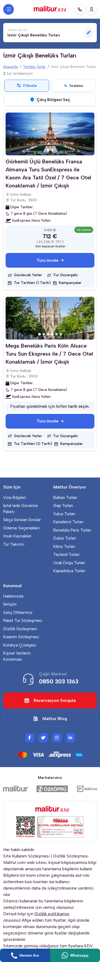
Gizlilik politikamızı (51, 913)
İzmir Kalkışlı (20, 194)
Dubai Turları (64, 538)
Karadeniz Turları (68, 522)
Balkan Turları (65, 497)
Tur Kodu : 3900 (24, 376)
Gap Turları (63, 505)
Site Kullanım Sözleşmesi (26, 856)
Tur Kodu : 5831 (23, 200)
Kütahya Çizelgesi (19, 645)
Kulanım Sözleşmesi (21, 636)
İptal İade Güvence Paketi (20, 508)
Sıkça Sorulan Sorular (22, 519)
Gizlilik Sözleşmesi (20, 628)
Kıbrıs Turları (64, 546)
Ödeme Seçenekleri (21, 528)
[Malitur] (15, 788)
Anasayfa (10, 67)
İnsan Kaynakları (17, 536)
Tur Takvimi (13, 544)
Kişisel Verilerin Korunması (17, 656)
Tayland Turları (66, 554)
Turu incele (47, 260)
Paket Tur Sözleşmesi (22, 620)
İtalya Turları (64, 513)
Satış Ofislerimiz (18, 612)
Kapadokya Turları (69, 570)
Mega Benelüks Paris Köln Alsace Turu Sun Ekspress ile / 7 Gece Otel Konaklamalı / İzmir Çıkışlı (49, 354)
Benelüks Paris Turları (72, 530)
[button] (50, 32)
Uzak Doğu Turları (69, 562)
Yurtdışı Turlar (34, 67)
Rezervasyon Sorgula (55, 700)
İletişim (10, 604)
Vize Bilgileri (14, 497)
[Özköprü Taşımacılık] (52, 788)
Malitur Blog (54, 718)
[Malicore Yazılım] (87, 788)
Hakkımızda (13, 596)
